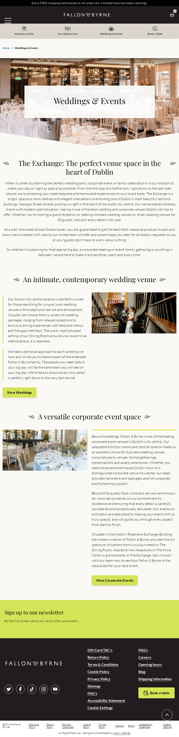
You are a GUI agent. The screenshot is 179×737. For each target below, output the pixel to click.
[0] (173, 15)
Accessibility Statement (106, 700)
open (7, 20)
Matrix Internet (121, 733)
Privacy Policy (99, 679)
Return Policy (98, 657)
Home (6, 48)
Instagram (43, 689)
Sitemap (94, 686)
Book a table (159, 693)
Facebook (20, 689)
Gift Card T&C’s (100, 650)
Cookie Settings (100, 708)
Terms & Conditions (103, 664)
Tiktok (32, 689)
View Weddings (19, 392)
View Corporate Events (114, 580)
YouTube (55, 689)
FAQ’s (92, 693)
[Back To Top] (167, 714)
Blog (141, 671)
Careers (144, 657)
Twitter (8, 689)
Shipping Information (155, 679)
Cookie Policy (99, 671)
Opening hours (150, 664)
